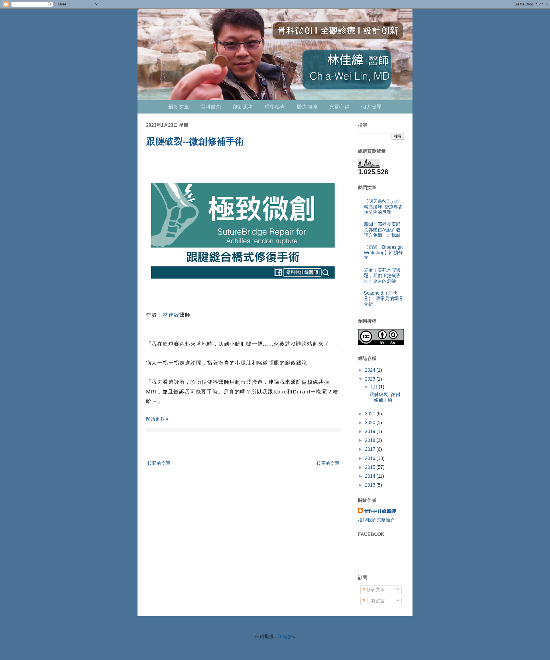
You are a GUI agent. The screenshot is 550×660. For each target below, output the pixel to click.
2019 (370, 431)
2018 (370, 440)
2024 (370, 370)
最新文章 (178, 107)
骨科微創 (211, 107)
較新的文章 (159, 463)
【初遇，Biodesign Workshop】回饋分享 (383, 253)
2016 (370, 458)
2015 (370, 467)
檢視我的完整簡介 (376, 520)
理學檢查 (275, 107)
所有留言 (375, 600)
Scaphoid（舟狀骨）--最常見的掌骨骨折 (383, 298)
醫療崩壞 (307, 107)
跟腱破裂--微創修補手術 (195, 141)
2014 (370, 476)
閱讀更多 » (157, 418)
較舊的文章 (328, 463)
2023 (370, 379)
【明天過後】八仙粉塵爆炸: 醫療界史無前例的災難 (383, 207)
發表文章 (375, 589)
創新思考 (243, 107)
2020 (370, 422)
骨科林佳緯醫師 (380, 511)
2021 (370, 413)
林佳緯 (171, 315)
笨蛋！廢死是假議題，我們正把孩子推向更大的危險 (382, 275)
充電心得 (339, 107)
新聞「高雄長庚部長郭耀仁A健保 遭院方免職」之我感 (382, 230)
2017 (370, 449)
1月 (374, 386)
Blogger (286, 636)
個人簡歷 (371, 107)
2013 (370, 485)
